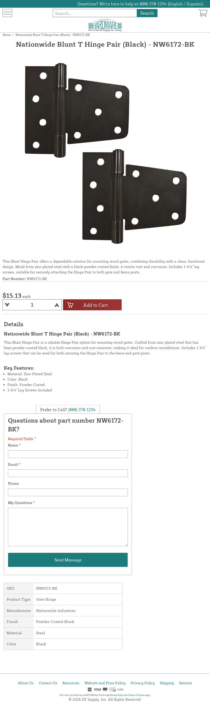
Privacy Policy (143, 683)
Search (147, 13)
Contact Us (48, 683)
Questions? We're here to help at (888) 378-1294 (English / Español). (140, 3)
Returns (185, 683)
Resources (70, 683)
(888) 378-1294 (81, 409)
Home (7, 35)
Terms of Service (136, 695)
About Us (26, 683)
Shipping (167, 683)
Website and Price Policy (105, 683)
